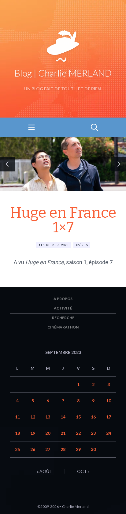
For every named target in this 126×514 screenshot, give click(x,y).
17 (108, 416)
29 (78, 449)
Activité (63, 308)
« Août (44, 471)
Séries (83, 245)
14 (63, 416)
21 (63, 433)
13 (47, 416)
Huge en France (44, 262)
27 (47, 449)
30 (93, 449)
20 (47, 433)
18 (17, 433)
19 (32, 433)
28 (63, 449)
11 (17, 416)
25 (17, 449)
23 (93, 433)
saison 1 (76, 262)
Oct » (83, 471)
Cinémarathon (63, 327)
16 (93, 416)
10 (108, 400)
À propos (63, 298)
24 (108, 433)
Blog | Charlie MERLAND (63, 72)
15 (78, 416)
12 (32, 416)
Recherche (63, 317)
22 (78, 433)
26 (32, 449)
